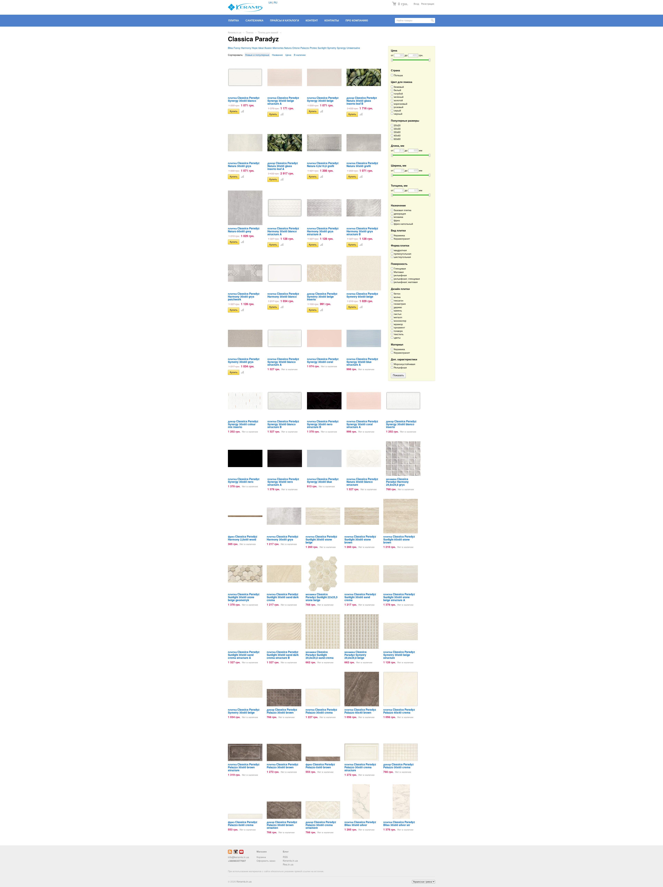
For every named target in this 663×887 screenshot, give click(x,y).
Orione (296, 48)
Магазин (262, 851)
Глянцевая (399, 268)
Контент (312, 20)
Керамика (399, 235)
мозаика (398, 217)
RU (275, 2)
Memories (278, 48)
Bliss (230, 48)
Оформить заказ (266, 860)
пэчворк (398, 331)
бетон (396, 293)
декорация (399, 213)
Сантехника (254, 20)
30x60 (397, 132)
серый (397, 110)
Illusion (268, 48)
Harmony (246, 48)
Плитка (233, 20)
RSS (285, 857)
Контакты (331, 20)
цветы (397, 337)
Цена (288, 54)
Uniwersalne (353, 48)
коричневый (400, 103)
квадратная (400, 250)
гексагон (398, 300)
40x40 (397, 135)
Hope (255, 48)
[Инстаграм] (236, 853)
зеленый (398, 96)
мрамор (398, 324)
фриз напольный (403, 223)
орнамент (399, 327)
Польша (398, 75)
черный (397, 113)
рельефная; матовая (405, 282)
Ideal (261, 48)
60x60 (397, 139)
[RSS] (230, 853)
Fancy (237, 48)
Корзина (261, 857)
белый (397, 90)
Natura (288, 48)
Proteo (313, 48)
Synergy (341, 48)
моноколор (399, 320)
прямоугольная (402, 253)
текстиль (398, 334)
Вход (416, 3)
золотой (398, 100)
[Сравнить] (241, 111)
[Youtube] (241, 853)
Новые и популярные (257, 54)
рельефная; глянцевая (406, 278)
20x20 (397, 125)
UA (270, 2)
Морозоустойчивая (404, 364)
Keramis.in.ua (234, 32)
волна (397, 297)
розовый (398, 107)
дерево (397, 307)
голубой (398, 93)
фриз (396, 220)
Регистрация (427, 3)
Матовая (398, 272)
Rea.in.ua (288, 864)
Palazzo (304, 48)
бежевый (398, 86)
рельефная (400, 275)
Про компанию (356, 20)
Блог (286, 851)
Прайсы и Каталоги (284, 20)
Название (277, 54)
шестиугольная (402, 257)
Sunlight (322, 48)
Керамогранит (401, 238)
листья (397, 314)
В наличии (300, 54)
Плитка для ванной (268, 32)
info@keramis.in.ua (238, 857)
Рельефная (400, 367)
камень (397, 310)
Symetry (331, 48)
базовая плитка (402, 210)
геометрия (399, 303)
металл (397, 317)
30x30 (397, 128)
